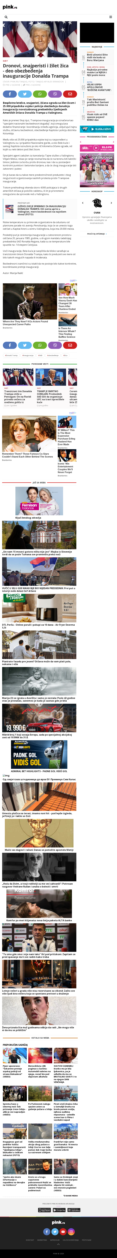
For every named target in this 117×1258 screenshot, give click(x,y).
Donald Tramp (11, 355)
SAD (40, 355)
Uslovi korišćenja (71, 1240)
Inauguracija (27, 355)
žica (65, 355)
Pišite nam (86, 1240)
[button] (6, 382)
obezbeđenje (52, 355)
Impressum (54, 1240)
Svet (5, 61)
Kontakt (30, 1240)
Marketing (42, 1240)
